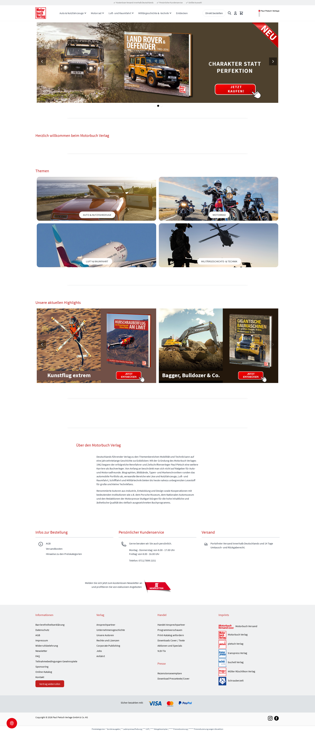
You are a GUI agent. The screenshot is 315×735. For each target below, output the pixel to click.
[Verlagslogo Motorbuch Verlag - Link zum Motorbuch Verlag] (222, 635)
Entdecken (182, 13)
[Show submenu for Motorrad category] (103, 13)
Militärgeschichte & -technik (153, 13)
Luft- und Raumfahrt (120, 13)
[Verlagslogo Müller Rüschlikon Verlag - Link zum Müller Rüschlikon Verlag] (222, 672)
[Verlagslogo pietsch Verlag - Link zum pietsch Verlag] (222, 644)
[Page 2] (158, 106)
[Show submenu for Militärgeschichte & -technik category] (170, 13)
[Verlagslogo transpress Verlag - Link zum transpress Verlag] (222, 653)
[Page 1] (155, 106)
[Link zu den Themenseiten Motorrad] (218, 199)
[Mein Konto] (235, 13)
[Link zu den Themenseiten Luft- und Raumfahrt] (96, 245)
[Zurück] (42, 61)
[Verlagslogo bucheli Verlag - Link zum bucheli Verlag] (222, 663)
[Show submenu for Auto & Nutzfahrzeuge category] (85, 13)
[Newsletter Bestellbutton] (157, 586)
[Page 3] (161, 106)
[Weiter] (273, 61)
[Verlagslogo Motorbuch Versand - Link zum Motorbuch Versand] (226, 627)
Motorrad (96, 13)
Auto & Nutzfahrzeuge (72, 13)
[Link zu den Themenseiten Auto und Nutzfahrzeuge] (96, 199)
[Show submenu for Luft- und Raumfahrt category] (132, 13)
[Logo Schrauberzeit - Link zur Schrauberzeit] (222, 681)
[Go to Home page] (40, 13)
